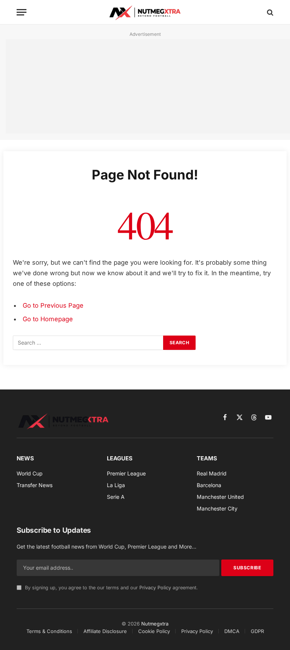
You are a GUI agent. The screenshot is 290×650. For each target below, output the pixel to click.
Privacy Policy (155, 587)
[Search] (269, 12)
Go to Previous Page (53, 305)
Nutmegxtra (154, 624)
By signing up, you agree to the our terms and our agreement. (110, 587)
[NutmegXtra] (145, 12)
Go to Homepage (48, 319)
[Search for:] (88, 343)
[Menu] (21, 12)
